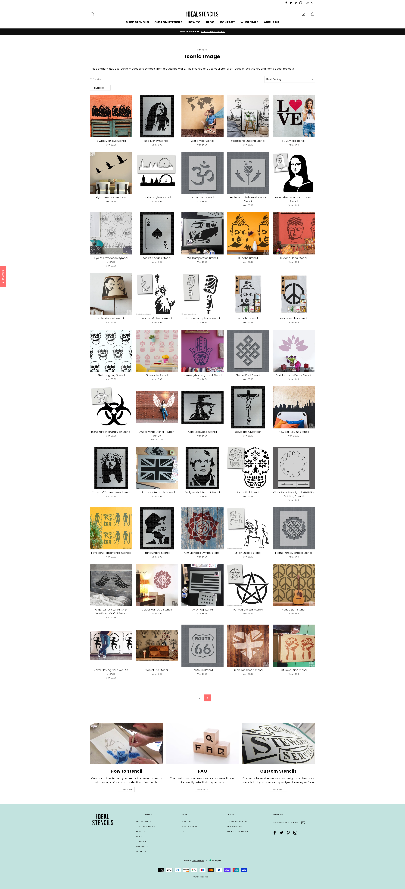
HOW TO (194, 22)
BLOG (210, 22)
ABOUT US (271, 22)
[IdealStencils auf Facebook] (275, 833)
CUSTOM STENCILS (168, 22)
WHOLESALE (249, 22)
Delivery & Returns (237, 821)
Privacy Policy (234, 826)
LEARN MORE (126, 789)
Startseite (201, 49)
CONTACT (227, 22)
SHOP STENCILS (137, 22)
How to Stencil (189, 826)
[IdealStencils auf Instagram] (295, 833)
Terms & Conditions (237, 831)
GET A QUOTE (279, 789)
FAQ (183, 831)
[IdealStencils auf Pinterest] (288, 833)
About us (186, 821)
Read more (202, 789)
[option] (202, 31)
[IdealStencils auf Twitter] (281, 833)
